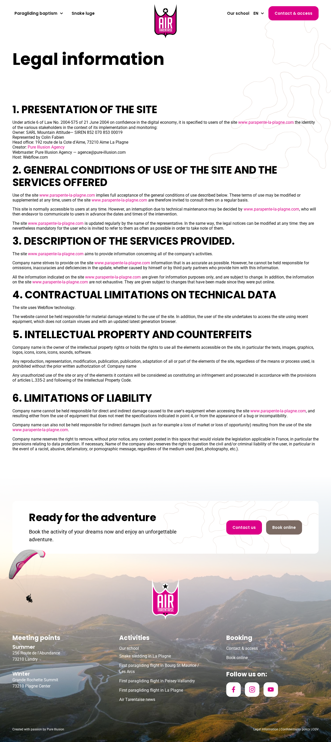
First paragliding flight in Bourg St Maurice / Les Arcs (159, 668)
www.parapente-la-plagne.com (266, 122)
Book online (237, 657)
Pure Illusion (55, 729)
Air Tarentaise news (137, 699)
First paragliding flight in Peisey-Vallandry (157, 680)
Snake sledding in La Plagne (145, 656)
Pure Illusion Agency (46, 147)
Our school (238, 13)
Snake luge (83, 13)
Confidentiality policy (295, 729)
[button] (38, 13)
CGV (315, 729)
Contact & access (242, 648)
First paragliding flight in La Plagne (151, 690)
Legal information (265, 729)
